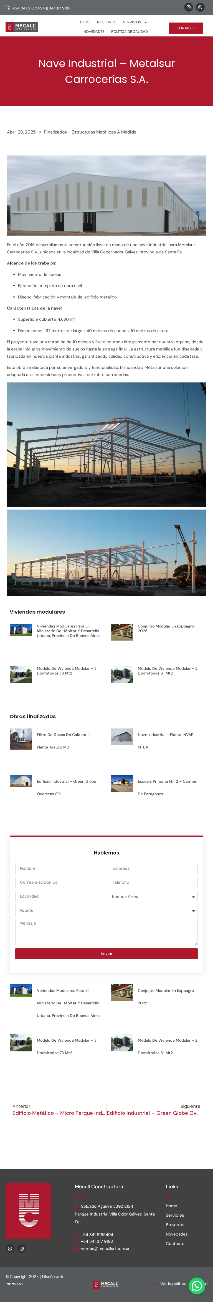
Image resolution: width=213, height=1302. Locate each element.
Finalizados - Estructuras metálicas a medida (90, 132)
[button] (197, 1286)
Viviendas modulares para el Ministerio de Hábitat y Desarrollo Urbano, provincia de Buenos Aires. (68, 631)
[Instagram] (188, 7)
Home (85, 22)
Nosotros (106, 22)
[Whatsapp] (200, 7)
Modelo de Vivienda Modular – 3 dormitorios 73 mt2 (67, 671)
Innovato (14, 1284)
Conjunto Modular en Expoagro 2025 (166, 628)
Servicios (132, 22)
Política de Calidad (129, 31)
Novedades (94, 31)
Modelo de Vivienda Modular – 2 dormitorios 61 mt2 (167, 671)
